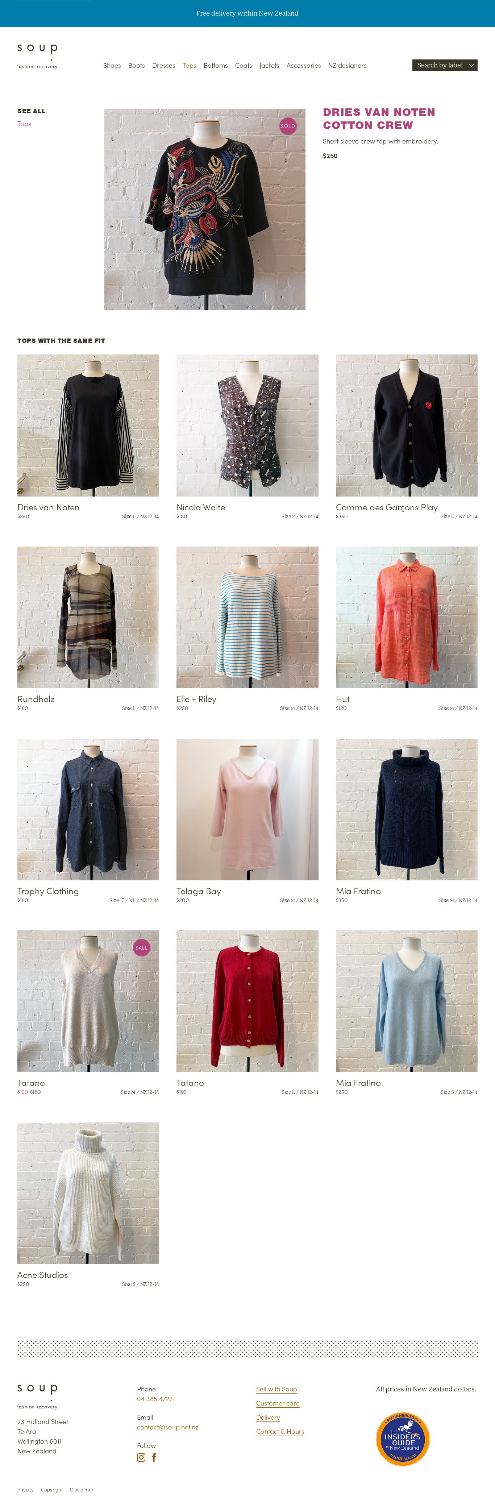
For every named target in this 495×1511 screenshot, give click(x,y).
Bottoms (216, 65)
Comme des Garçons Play (387, 506)
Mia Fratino (358, 890)
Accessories (304, 65)
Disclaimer (81, 1489)
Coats (243, 65)
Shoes (112, 65)
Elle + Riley (196, 698)
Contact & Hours (280, 1431)
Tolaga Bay (198, 890)
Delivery (268, 1416)
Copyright (52, 1489)
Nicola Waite (200, 506)
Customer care (278, 1402)
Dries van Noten (48, 506)
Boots (136, 65)
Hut (343, 698)
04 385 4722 (154, 1398)
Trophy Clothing (48, 890)
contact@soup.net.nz (168, 1426)
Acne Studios (42, 1274)
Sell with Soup (276, 1388)
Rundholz (36, 698)
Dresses (163, 65)
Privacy (25, 1489)
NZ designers (347, 65)
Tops (189, 65)
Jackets (269, 65)
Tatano (31, 1082)
